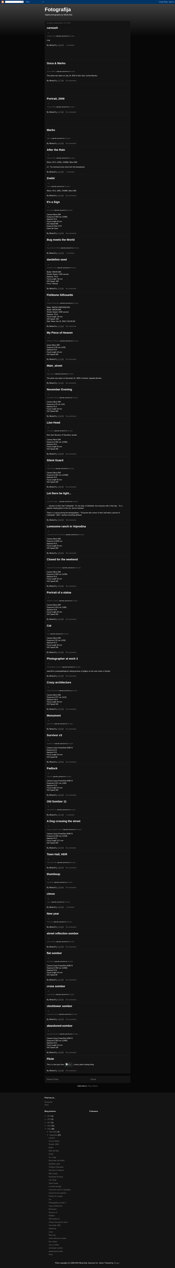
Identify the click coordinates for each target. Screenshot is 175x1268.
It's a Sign (53, 202)
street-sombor (51, 941)
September (53, 1135)
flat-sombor (50, 961)
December (53, 1132)
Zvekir (51, 178)
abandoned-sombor (60, 1025)
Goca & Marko (56, 63)
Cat (49, 625)
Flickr (50, 1058)
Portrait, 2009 (55, 98)
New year (53, 913)
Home (93, 1079)
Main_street (54, 365)
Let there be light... (59, 493)
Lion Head (53, 422)
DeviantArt (48, 1102)
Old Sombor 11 (56, 801)
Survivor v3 (54, 735)
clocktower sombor (59, 1006)
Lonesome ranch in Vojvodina (66, 526)
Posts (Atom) (93, 1086)
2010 (49, 1129)
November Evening (59, 389)
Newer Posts (52, 1079)
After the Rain (56, 149)
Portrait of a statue (59, 592)
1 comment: (70, 45)
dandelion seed (57, 259)
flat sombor (54, 953)
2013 (49, 1119)
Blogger (116, 1263)
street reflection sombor (63, 933)
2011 (49, 1126)
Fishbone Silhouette (60, 295)
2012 (49, 1123)
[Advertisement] (87, 54)
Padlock (52, 768)
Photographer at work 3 (62, 658)
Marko (51, 130)
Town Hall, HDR (57, 854)
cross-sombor (51, 994)
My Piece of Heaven (60, 332)
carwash (52, 27)
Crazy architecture (59, 682)
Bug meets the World (61, 239)
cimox (51, 893)
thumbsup (53, 874)
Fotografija (58, 9)
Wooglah (71, 36)
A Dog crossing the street (63, 821)
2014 (49, 1116)
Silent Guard (55, 460)
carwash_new (51, 36)
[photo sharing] (48, 34)
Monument (54, 715)
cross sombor (56, 986)
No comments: (71, 81)
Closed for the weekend (62, 559)
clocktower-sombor (52, 1014)
